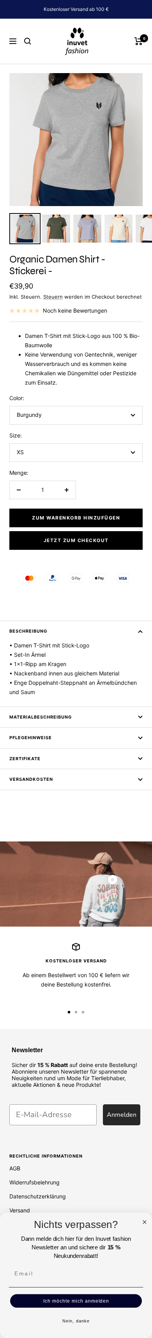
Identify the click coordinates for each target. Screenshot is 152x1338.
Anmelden (121, 1115)
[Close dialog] (145, 1222)
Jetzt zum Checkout (76, 540)
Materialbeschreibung (40, 717)
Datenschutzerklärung (37, 1196)
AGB (14, 1168)
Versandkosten (31, 779)
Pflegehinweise (30, 737)
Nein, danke (75, 1321)
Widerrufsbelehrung (34, 1182)
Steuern (53, 297)
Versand (19, 1210)
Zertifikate (25, 758)
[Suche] (27, 41)
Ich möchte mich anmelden (76, 1301)
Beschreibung (28, 631)
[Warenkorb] (138, 41)
